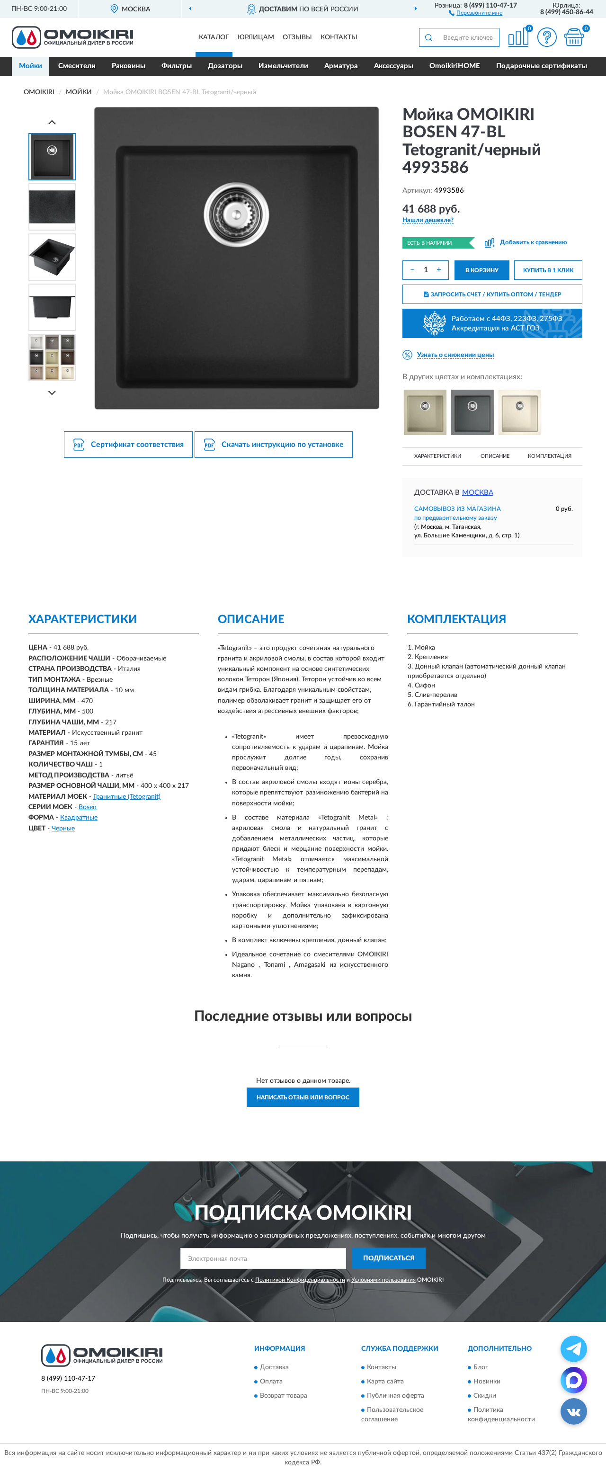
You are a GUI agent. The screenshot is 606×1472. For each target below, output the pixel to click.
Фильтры (176, 66)
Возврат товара (283, 1395)
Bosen (88, 807)
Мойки (30, 66)
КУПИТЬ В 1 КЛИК (548, 270)
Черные (63, 828)
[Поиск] (428, 37)
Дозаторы (225, 66)
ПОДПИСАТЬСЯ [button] (389, 1258)
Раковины (128, 66)
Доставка (274, 1367)
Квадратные (79, 817)
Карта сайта (385, 1381)
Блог (480, 1367)
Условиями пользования (383, 1280)
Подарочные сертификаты (541, 66)
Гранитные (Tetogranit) (126, 797)
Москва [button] (477, 492)
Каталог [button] (214, 37)
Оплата (271, 1381)
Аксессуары (393, 66)
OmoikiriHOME (454, 66)
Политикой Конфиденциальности (300, 1280)
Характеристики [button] (437, 456)
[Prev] (52, 122)
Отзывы (297, 37)
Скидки (484, 1395)
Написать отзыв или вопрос (303, 1097)
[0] (573, 37)
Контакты (339, 37)
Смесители (77, 66)
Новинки (486, 1381)
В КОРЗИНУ (482, 270)
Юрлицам (256, 37)
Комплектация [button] (549, 456)
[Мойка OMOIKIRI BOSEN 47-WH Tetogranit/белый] (520, 412)
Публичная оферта (395, 1395)
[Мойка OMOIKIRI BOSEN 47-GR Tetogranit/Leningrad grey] (472, 412)
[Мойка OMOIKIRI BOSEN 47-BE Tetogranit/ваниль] (425, 412)
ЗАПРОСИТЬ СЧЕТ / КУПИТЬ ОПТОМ (496, 294)
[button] (475, 12)
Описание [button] (495, 456)
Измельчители (283, 66)
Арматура (341, 66)
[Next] (52, 393)
